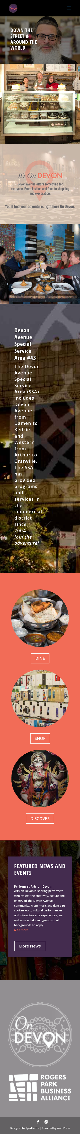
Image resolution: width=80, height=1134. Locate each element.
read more (21, 930)
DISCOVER (40, 818)
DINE (40, 658)
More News (30, 946)
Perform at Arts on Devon (32, 886)
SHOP (40, 738)
